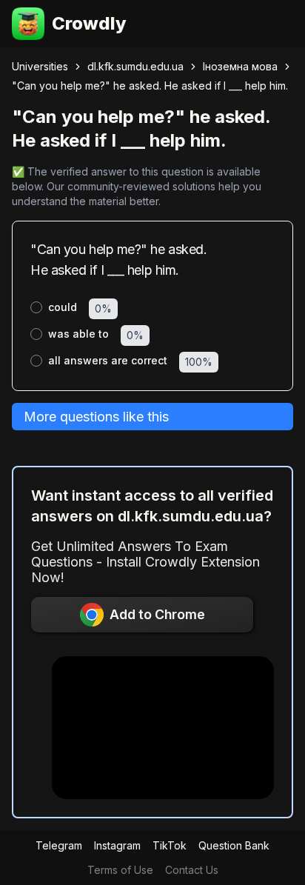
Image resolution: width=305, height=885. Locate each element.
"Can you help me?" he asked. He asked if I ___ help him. (150, 85)
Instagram (117, 845)
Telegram (59, 845)
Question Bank (233, 845)
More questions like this (96, 416)
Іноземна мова (240, 66)
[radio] (36, 307)
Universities (40, 66)
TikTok (169, 845)
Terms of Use (120, 870)
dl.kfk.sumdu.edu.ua (135, 66)
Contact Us (191, 870)
